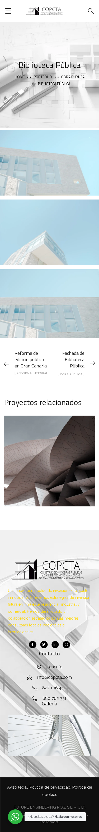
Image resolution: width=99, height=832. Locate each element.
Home (20, 76)
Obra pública (72, 76)
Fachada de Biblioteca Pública (50, 455)
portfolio (43, 76)
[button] (14, 735)
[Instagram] (66, 645)
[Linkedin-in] (55, 645)
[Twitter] (44, 645)
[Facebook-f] (32, 645)
